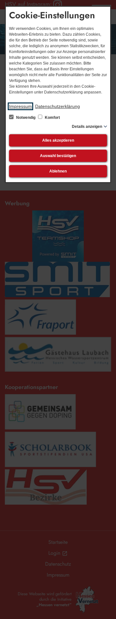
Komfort (52, 117)
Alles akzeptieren (58, 140)
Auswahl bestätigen (58, 156)
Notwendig (25, 117)
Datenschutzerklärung (57, 106)
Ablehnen (58, 171)
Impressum (20, 106)
